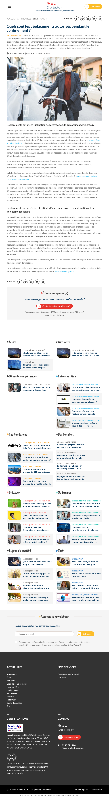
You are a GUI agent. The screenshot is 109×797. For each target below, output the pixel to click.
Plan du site (97, 789)
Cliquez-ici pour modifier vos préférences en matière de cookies (49, 795)
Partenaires (66, 434)
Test (61, 550)
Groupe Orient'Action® (68, 674)
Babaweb (46, 789)
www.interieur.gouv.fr (64, 271)
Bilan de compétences (23, 376)
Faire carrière (67, 376)
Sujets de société (20, 550)
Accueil (11, 19)
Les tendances (24, 19)
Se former (64, 492)
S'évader (14, 492)
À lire (12, 342)
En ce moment (40, 19)
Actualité (64, 342)
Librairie (62, 677)
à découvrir (12, 674)
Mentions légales (80, 789)
